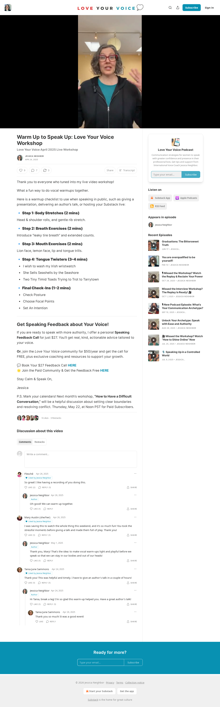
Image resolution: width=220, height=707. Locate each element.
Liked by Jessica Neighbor (39, 477)
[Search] (170, 7)
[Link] (12, 213)
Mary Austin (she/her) (37, 517)
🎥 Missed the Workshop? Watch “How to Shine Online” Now (182, 338)
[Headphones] (8, 75)
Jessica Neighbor (34, 156)
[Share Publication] (177, 7)
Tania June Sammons (36, 569)
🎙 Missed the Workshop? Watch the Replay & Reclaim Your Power (182, 274)
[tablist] (32, 442)
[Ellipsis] (135, 473)
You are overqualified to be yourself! (178, 259)
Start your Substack (101, 691)
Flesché (28, 473)
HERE (72, 365)
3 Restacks (56, 417)
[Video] (8, 68)
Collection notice (134, 682)
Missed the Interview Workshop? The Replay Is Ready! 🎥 (182, 290)
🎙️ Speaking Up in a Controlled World (181, 353)
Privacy (110, 682)
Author (34, 499)
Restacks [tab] (40, 441)
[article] (176, 245)
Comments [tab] (25, 441)
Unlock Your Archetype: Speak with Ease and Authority (181, 322)
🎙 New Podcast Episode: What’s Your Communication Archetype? (182, 306)
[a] (153, 245)
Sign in (209, 7)
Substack (93, 699)
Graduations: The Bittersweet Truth (180, 243)
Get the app (127, 691)
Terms (119, 682)
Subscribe (191, 7)
